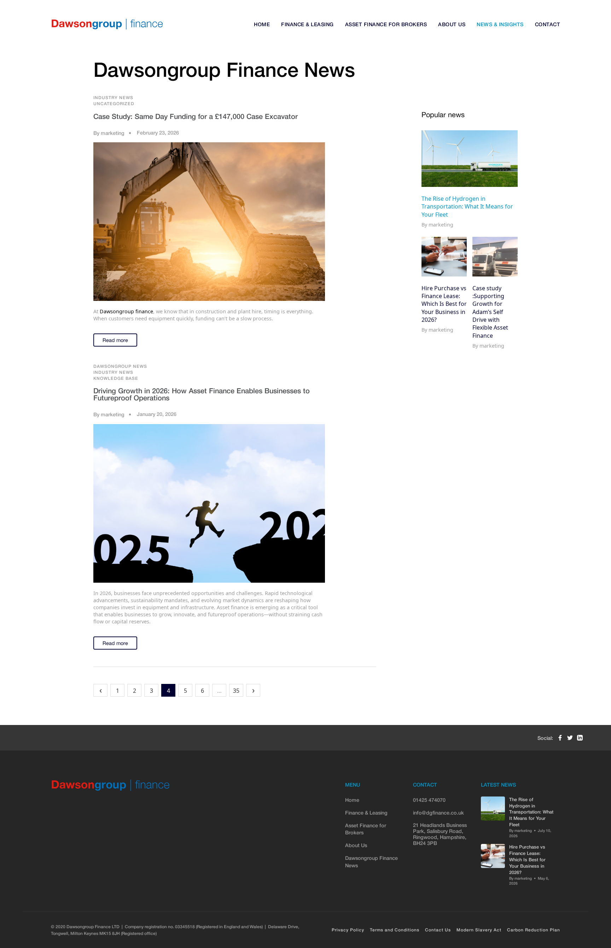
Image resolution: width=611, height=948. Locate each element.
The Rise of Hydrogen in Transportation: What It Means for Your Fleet (467, 206)
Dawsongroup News (120, 366)
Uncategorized (113, 103)
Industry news (113, 97)
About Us (451, 24)
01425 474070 (429, 800)
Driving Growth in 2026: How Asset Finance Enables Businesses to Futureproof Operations (201, 394)
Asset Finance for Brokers (386, 24)
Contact (547, 24)
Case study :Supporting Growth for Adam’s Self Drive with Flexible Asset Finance (490, 311)
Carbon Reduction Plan (533, 929)
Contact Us (438, 929)
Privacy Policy (348, 929)
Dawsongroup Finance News (371, 861)
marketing (112, 133)
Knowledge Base (115, 378)
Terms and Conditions (394, 929)
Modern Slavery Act (478, 929)
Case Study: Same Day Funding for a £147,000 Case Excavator (195, 116)
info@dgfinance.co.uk (438, 813)
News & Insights (500, 24)
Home (262, 24)
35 (236, 691)
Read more (115, 340)
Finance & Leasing (307, 24)
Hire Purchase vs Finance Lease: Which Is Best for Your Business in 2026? (444, 304)
